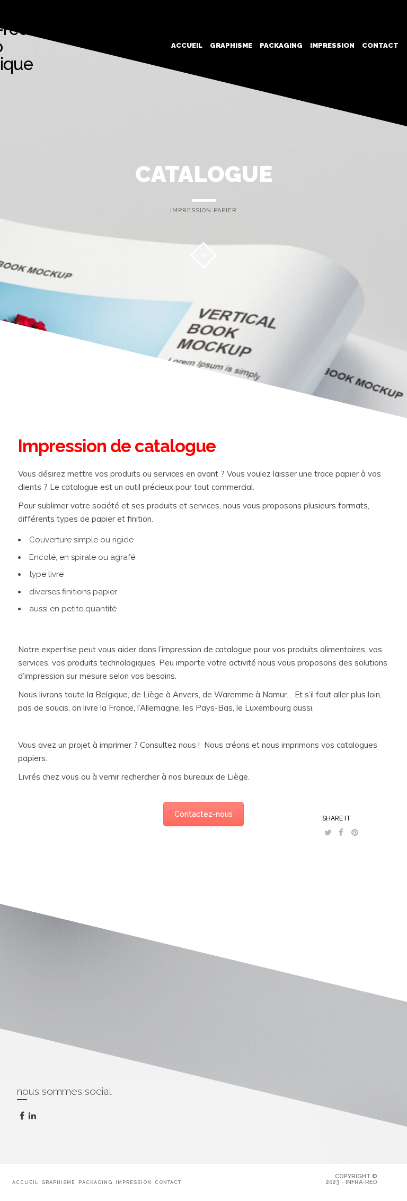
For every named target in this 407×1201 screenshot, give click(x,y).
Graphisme (231, 45)
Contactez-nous (203, 814)
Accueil (186, 45)
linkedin (39, 1119)
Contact (380, 45)
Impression (332, 45)
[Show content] (203, 255)
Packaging (281, 45)
